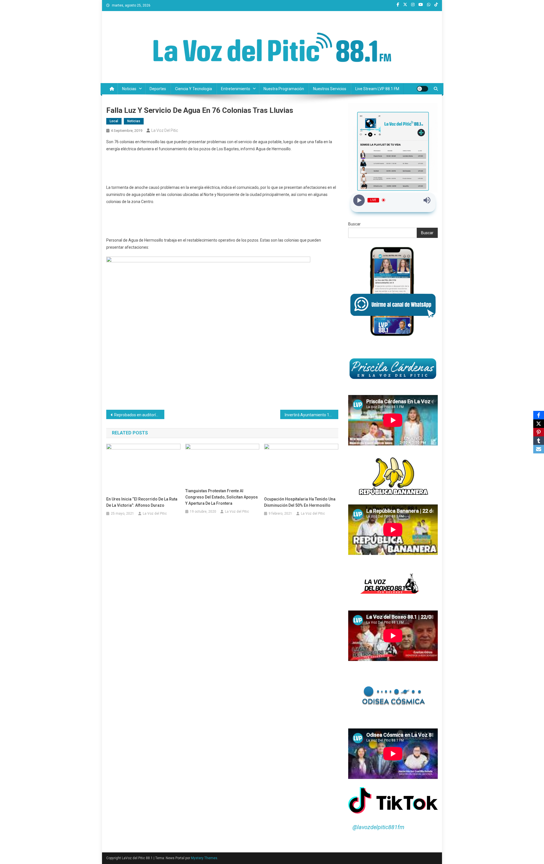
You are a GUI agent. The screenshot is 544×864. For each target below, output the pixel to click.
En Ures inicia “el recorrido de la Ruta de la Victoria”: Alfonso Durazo (141, 502)
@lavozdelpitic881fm (378, 827)
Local (114, 121)
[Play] (359, 200)
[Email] (538, 449)
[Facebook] (538, 415)
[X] (538, 423)
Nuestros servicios (329, 88)
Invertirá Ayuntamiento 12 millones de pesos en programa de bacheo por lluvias (311, 415)
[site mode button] (422, 89)
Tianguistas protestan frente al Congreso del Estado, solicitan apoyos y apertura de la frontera (221, 497)
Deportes (158, 88)
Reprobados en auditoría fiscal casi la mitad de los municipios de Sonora (139, 415)
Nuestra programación (284, 88)
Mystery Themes (204, 858)
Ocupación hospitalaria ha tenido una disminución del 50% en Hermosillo (299, 502)
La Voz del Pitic (164, 130)
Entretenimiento (235, 88)
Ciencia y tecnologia (193, 88)
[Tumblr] (538, 440)
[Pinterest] (538, 432)
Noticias (129, 88)
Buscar (354, 224)
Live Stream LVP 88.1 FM (377, 88)
